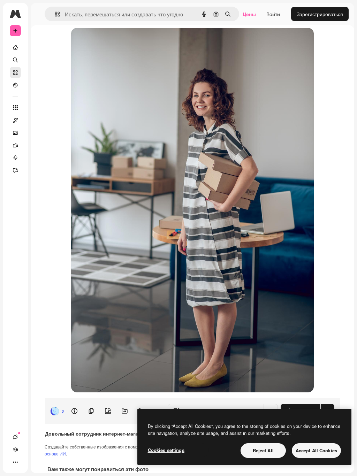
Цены (249, 13)
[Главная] (15, 47)
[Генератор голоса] (15, 157)
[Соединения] (15, 437)
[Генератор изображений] (15, 132)
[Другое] (15, 462)
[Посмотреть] (15, 85)
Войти (273, 13)
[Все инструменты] (15, 107)
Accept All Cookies (316, 450)
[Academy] (15, 449)
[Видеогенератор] (15, 145)
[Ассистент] (15, 170)
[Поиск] (15, 60)
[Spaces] (15, 120)
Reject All (263, 450)
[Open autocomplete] (54, 14)
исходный (118, 41)
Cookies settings (166, 450)
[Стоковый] (15, 72)
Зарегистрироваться (320, 13)
